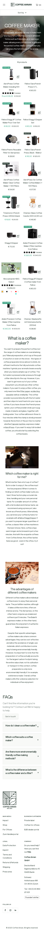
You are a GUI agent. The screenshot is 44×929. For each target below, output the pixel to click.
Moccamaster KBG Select (11, 280)
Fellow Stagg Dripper (27, 518)
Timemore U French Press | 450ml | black (11, 214)
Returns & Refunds (10, 862)
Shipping (6, 867)
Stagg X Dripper (11, 243)
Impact (5, 820)
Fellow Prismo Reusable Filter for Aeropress (11, 151)
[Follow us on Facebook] (5, 910)
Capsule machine (18, 424)
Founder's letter (32, 897)
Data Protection (9, 845)
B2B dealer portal (31, 829)
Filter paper (25, 391)
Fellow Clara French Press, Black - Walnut (32, 151)
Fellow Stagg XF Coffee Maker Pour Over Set (11, 121)
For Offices (7, 829)
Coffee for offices (31, 825)
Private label (29, 820)
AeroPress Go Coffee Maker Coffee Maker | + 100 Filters (32, 183)
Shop (5, 825)
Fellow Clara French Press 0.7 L (33, 85)
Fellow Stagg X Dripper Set (32, 121)
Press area (7, 871)
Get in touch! (10, 716)
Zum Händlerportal (10, 834)
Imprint (5, 850)
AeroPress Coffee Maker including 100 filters (11, 86)
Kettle (25, 394)
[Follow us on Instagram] (10, 910)
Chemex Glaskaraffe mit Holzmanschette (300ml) (32, 322)
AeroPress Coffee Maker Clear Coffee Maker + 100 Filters (11, 183)
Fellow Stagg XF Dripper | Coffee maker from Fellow (33, 282)
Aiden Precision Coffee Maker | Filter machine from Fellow (32, 246)
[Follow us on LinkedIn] (15, 910)
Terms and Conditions (7, 856)
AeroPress (9, 427)
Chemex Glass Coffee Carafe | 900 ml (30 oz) (32, 214)
